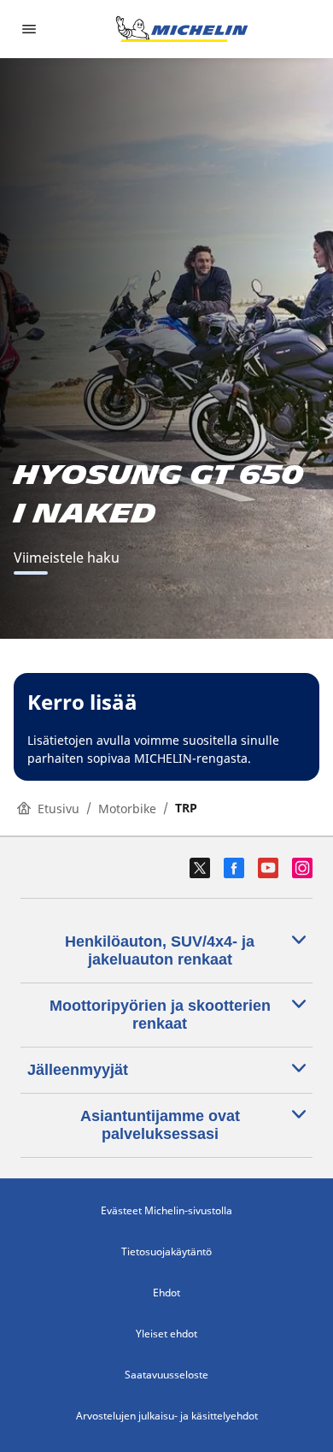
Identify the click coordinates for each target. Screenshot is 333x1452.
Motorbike (127, 808)
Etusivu (58, 808)
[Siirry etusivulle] (182, 29)
